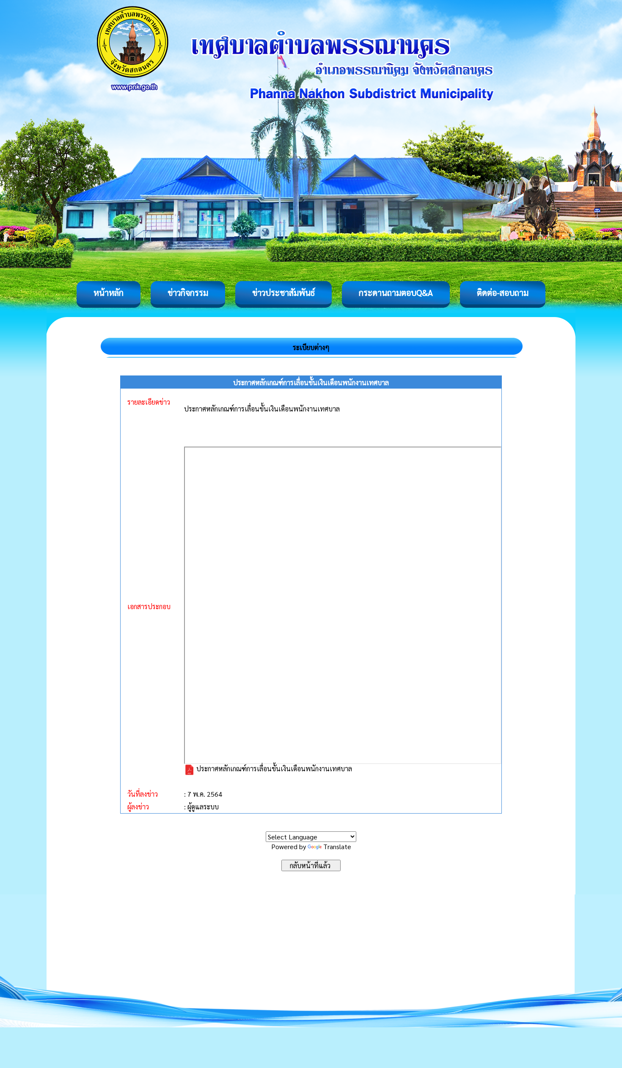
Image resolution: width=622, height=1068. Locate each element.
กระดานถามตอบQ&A (396, 292)
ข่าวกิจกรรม (188, 292)
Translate (337, 846)
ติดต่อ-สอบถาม (502, 292)
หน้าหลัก (109, 292)
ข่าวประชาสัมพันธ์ (283, 292)
